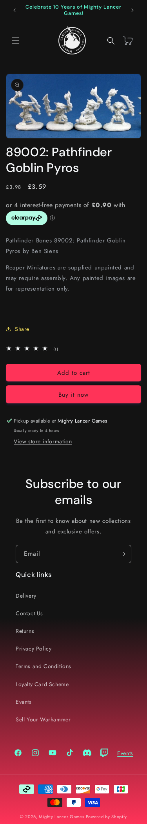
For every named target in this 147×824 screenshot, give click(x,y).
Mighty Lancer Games (61, 816)
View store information (43, 441)
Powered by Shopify (106, 816)
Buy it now (73, 394)
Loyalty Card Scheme (42, 684)
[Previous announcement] (14, 10)
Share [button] (22, 329)
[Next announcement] (132, 10)
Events (24, 702)
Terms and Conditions (43, 666)
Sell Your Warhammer (43, 719)
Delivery (26, 596)
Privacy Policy (33, 648)
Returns (25, 631)
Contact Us (29, 613)
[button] (15, 40)
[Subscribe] (122, 554)
